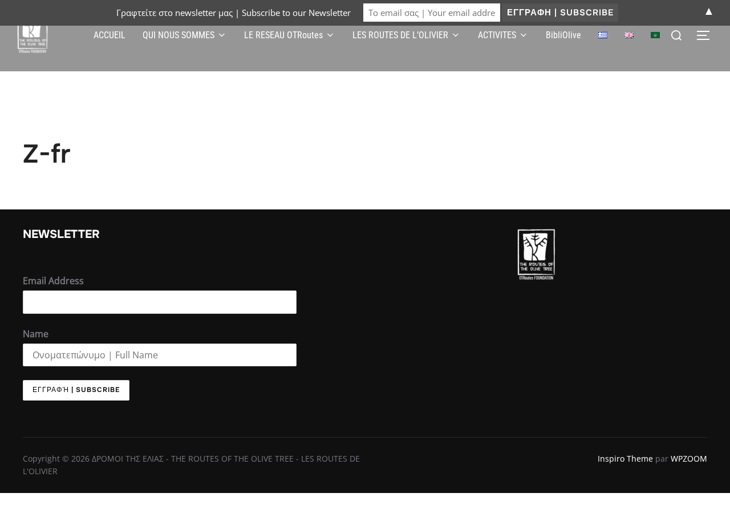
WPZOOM (689, 458)
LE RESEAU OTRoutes (283, 35)
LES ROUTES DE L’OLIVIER (400, 35)
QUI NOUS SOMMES (178, 35)
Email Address (53, 280)
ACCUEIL (109, 35)
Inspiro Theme (625, 458)
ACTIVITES (497, 35)
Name (35, 334)
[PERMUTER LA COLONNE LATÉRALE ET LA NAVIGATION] (707, 35)
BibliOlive (563, 35)
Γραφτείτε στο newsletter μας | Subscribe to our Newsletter (233, 12)
